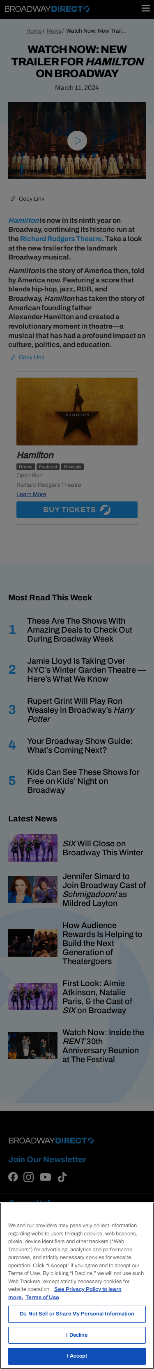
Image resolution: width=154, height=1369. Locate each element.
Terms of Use (42, 1297)
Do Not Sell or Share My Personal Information (77, 1314)
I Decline (76, 1335)
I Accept (77, 1356)
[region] (77, 1285)
